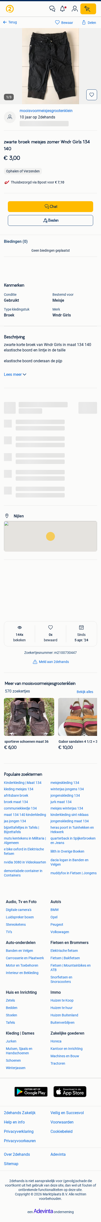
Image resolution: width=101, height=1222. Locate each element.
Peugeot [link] (56, 924)
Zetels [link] (10, 1000)
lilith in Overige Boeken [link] (67, 851)
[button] (63, 8)
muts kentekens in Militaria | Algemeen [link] (25, 840)
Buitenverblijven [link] (62, 1022)
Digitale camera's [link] (18, 910)
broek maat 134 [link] (16, 802)
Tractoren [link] (57, 1063)
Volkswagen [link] (59, 932)
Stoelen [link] (11, 1015)
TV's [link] (9, 932)
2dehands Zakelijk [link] (20, 1112)
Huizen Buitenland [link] (64, 1015)
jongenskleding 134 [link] (65, 795)
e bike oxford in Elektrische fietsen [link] (24, 851)
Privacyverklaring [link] (19, 1131)
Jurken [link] (11, 1041)
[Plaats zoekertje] (88, 8)
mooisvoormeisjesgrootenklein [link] (46, 110)
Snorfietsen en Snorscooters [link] (61, 979)
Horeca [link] (56, 1041)
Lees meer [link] (13, 374)
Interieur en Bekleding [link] (22, 973)
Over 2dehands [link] (17, 1154)
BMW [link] (54, 910)
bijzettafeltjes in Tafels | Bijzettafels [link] (21, 830)
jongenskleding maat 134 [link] (69, 821)
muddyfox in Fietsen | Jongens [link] (73, 873)
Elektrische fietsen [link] (64, 951)
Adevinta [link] (58, 1154)
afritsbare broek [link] (16, 795)
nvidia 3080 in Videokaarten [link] (25, 862)
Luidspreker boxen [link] (20, 917)
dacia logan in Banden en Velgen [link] (69, 862)
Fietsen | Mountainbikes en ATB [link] (70, 967)
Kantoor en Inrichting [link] (66, 1049)
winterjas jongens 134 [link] (67, 789)
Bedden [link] (11, 1008)
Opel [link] (53, 917)
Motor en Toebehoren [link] (22, 965)
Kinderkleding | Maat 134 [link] (22, 783)
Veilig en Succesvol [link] (67, 1112)
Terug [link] (12, 22)
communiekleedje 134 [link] (20, 808)
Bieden (53, 220)
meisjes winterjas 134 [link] (66, 808)
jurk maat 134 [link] (61, 802)
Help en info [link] (14, 1122)
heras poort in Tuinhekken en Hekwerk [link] (72, 830)
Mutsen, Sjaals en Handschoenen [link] (19, 1051)
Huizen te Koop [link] (62, 1000)
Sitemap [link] (11, 1163)
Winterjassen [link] (15, 1068)
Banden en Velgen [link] (19, 951)
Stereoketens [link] (16, 924)
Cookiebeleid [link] (61, 1131)
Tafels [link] (10, 1022)
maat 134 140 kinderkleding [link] (25, 815)
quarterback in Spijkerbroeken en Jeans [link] (73, 840)
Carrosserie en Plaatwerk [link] (25, 958)
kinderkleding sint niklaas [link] (69, 815)
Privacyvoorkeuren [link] (20, 1141)
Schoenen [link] (13, 1060)
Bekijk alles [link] (85, 692)
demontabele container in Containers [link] (23, 873)
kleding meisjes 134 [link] (18, 789)
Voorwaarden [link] (62, 1122)
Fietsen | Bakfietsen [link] (65, 958)
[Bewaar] (91, 94)
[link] (10, 8)
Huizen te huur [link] (61, 1008)
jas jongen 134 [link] (15, 821)
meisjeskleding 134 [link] (64, 783)
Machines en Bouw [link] (64, 1056)
